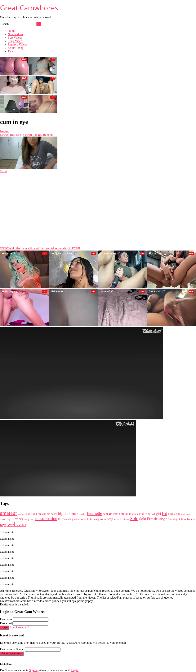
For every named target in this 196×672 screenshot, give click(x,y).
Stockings (173, 519)
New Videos (15, 34)
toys (3, 525)
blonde (73, 514)
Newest (4, 131)
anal (19, 514)
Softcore (125, 519)
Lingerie (9, 519)
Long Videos (15, 41)
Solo (134, 518)
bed (35, 513)
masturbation (46, 518)
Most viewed (24, 134)
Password (6, 623)
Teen (189, 519)
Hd (164, 513)
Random (48, 134)
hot (178, 514)
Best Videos (15, 37)
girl (158, 514)
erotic (135, 513)
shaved (117, 519)
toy (194, 519)
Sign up (33, 670)
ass (23, 514)
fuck (153, 514)
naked (77, 519)
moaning (69, 519)
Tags (10, 51)
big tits (63, 514)
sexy (110, 519)
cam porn (119, 514)
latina (2, 519)
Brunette (94, 513)
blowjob (82, 514)
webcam (16, 524)
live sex (18, 519)
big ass (42, 514)
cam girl (108, 513)
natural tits (86, 519)
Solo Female (148, 519)
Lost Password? (19, 627)
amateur (8, 513)
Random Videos (17, 44)
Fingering (145, 513)
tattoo (182, 519)
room (103, 519)
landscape (185, 514)
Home (11, 30)
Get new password (12, 653)
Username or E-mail (12, 649)
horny (171, 513)
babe (29, 513)
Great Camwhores (29, 7)
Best (12, 134)
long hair (29, 519)
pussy (96, 519)
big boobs (52, 513)
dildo (128, 513)
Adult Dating (16, 48)
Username (6, 619)
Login (4, 627)
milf (61, 519)
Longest (37, 134)
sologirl (162, 519)
